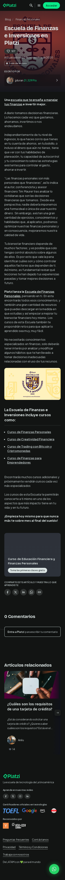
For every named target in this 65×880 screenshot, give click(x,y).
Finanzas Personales (28, 19)
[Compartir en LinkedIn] (23, 592)
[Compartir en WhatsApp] (31, 592)
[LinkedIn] (27, 796)
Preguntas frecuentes (16, 839)
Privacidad (9, 847)
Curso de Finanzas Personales (29, 432)
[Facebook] (6, 796)
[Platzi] (10, 5)
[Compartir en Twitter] (15, 592)
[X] (13, 796)
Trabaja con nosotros (16, 854)
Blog (8, 19)
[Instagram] (20, 796)
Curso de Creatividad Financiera (30, 439)
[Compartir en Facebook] (7, 592)
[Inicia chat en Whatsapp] (54, 869)
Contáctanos (40, 839)
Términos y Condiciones (33, 847)
